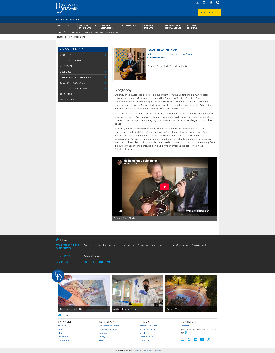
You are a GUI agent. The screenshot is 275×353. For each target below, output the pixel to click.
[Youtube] (202, 340)
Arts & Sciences (67, 19)
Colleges (103, 333)
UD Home (59, 32)
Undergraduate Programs (76, 77)
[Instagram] (182, 340)
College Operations (92, 256)
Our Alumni (67, 94)
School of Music (86, 32)
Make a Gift (67, 99)
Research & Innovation (173, 27)
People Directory (147, 329)
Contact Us (185, 325)
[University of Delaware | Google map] (186, 333)
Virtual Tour (63, 336)
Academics (129, 25)
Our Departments (72, 32)
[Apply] (204, 3)
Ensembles (66, 71)
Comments (137, 350)
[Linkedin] (196, 340)
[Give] (211, 3)
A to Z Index (145, 340)
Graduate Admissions (108, 329)
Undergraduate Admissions (110, 325)
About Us (63, 25)
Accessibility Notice (148, 325)
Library (102, 336)
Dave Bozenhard (112, 32)
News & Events (149, 27)
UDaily (61, 333)
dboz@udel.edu (157, 57)
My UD (143, 333)
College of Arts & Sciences (67, 246)
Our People (99, 32)
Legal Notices (147, 350)
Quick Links (207, 12)
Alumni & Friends (193, 27)
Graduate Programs (72, 83)
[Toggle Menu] (106, 55)
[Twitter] (209, 340)
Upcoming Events (70, 60)
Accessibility (157, 350)
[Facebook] (189, 340)
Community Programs (73, 88)
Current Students (106, 27)
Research (103, 340)
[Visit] (197, 3)
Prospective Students (87, 27)
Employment (63, 340)
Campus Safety (146, 336)
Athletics (62, 329)
